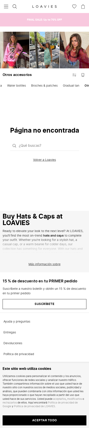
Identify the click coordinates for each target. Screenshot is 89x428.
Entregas (9, 332)
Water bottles (16, 85)
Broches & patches (44, 85)
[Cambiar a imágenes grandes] (83, 75)
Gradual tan (71, 85)
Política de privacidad (18, 354)
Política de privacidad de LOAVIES (34, 406)
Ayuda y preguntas (16, 321)
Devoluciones (12, 343)
